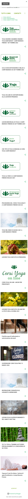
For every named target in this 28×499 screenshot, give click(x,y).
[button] (25, 47)
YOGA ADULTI (7, 17)
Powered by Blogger (15, 493)
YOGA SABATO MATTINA (10, 20)
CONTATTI (17, 13)
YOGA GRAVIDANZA (9, 18)
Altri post (14, 488)
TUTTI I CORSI (5, 13)
